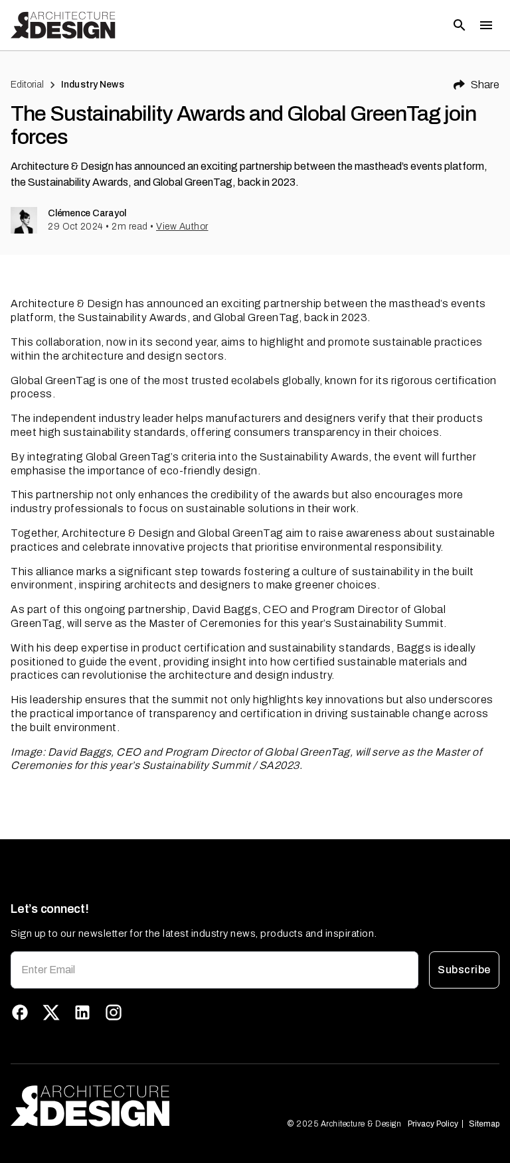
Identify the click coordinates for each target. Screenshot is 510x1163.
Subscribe (464, 969)
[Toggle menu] (486, 25)
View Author (182, 227)
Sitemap (484, 1124)
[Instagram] (113, 1012)
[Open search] (459, 25)
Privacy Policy (433, 1124)
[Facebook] (20, 1012)
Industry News (92, 85)
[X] (51, 1012)
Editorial (27, 85)
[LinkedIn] (82, 1012)
